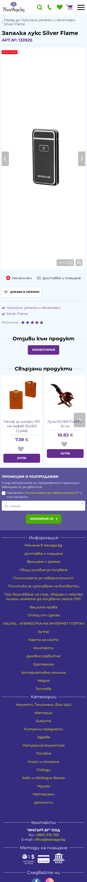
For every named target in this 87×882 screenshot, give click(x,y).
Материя (43, 713)
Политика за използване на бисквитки (43, 586)
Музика (43, 786)
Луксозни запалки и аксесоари (33, 307)
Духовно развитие (43, 656)
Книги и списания (43, 761)
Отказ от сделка (44, 615)
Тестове (43, 689)
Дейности (43, 802)
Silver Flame (17, 313)
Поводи (43, 770)
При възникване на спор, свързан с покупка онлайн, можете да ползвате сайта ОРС (43, 596)
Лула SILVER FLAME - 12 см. (65, 423)
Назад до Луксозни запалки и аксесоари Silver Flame (39, 22)
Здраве (43, 737)
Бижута (43, 721)
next (79, 420)
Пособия (43, 753)
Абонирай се (41, 519)
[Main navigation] (81, 7)
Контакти (44, 648)
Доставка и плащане (43, 553)
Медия (44, 680)
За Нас (44, 632)
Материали (43, 794)
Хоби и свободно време (43, 778)
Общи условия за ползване (44, 570)
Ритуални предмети (43, 729)
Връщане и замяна (43, 561)
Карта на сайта (43, 640)
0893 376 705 (47, 835)
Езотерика (43, 664)
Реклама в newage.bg (43, 545)
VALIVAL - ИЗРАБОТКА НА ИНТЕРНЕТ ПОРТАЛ (43, 623)
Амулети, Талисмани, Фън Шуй (43, 704)
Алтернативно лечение (43, 672)
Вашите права (43, 607)
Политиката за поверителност (51, 493)
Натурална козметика (43, 745)
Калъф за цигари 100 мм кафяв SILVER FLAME (22, 426)
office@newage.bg (49, 839)
